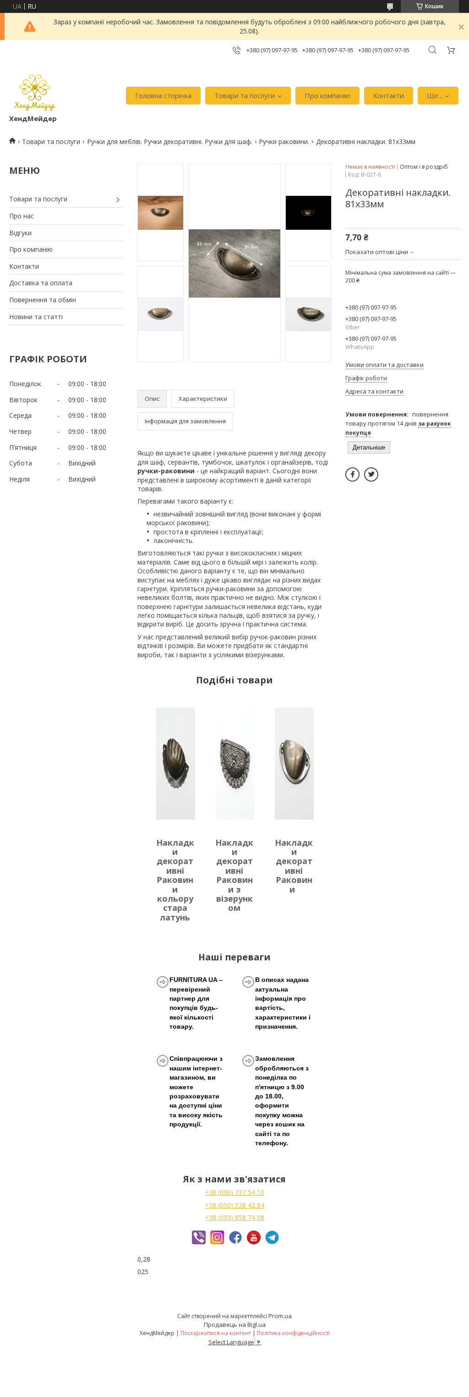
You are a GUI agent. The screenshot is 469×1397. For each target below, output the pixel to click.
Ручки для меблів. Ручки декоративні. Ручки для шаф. (169, 141)
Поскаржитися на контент (215, 1333)
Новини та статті (36, 316)
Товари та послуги (244, 95)
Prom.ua (280, 1316)
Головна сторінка (163, 95)
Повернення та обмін (42, 299)
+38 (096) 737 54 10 (234, 1192)
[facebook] (352, 474)
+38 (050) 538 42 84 (234, 1205)
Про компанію (327, 95)
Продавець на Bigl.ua (235, 1324)
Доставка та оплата (40, 282)
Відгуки (20, 232)
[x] (371, 474)
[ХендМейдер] (34, 91)
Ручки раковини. (284, 141)
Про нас (21, 215)
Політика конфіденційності (293, 1333)
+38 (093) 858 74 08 (234, 1217)
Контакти (388, 95)
